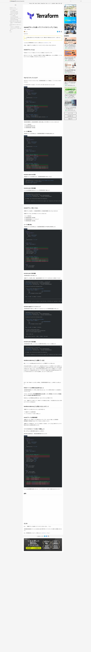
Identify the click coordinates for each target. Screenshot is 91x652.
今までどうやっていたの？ (14, 9)
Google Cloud (43, 3)
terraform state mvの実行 (14, 11)
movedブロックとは (13, 7)
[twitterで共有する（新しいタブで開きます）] (61, 31)
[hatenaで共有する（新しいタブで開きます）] (57, 31)
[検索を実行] (70, 1)
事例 (59, 3)
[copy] (60, 88)
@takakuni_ (47, 42)
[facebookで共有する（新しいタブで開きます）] (59, 31)
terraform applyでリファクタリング (15, 18)
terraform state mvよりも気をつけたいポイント (15, 25)
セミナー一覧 (70, 113)
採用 (61, 3)
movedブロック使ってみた (14, 14)
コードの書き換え (13, 10)
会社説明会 (53, 3)
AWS (33, 3)
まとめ (11, 31)
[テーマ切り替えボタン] (81, 1)
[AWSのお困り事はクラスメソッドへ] (43, 544)
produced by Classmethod (20, 1)
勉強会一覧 (70, 118)
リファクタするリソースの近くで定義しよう (15, 29)
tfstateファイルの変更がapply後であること (15, 23)
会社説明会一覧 (70, 116)
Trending (30, 3)
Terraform (29, 29)
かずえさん (28, 363)
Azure (46, 3)
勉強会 (57, 3)
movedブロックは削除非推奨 (14, 26)
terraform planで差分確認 (14, 13)
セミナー (49, 3)
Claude (36, 3)
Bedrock (39, 3)
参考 (10, 30)
